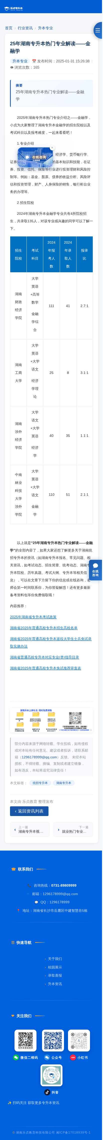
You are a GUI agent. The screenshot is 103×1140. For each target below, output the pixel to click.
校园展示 (53, 967)
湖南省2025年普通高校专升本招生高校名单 (44, 628)
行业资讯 (25, 28)
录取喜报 (53, 975)
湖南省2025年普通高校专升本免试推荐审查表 (45, 668)
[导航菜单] (98, 30)
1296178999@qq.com (39, 757)
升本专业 (45, 28)
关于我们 (53, 959)
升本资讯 (53, 984)
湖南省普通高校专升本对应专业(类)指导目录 (44, 657)
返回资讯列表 (29, 811)
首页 (8, 28)
